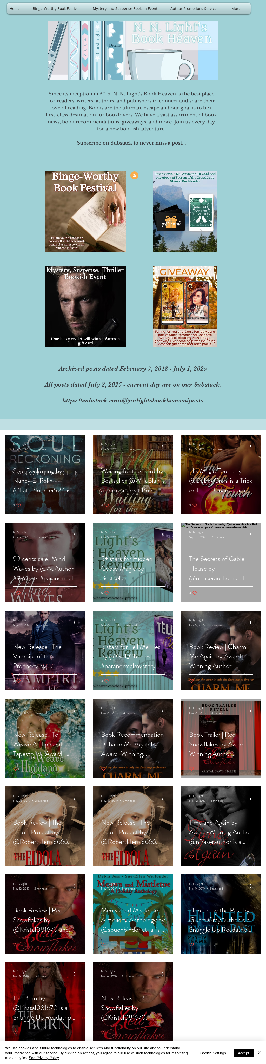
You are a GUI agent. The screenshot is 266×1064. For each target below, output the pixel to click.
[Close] (260, 1053)
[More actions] (76, 446)
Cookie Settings (213, 1052)
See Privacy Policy (44, 1057)
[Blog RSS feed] (134, 175)
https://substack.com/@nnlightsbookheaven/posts (132, 400)
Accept (243, 1052)
